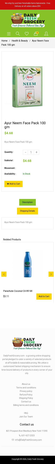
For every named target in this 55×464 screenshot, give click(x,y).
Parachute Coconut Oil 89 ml (17, 291)
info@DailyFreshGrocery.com (28, 440)
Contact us (26, 401)
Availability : (10, 174)
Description (27, 202)
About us (26, 384)
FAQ (26, 413)
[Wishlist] (27, 33)
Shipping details (27, 211)
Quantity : (8, 152)
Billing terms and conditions (26, 405)
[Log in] (46, 33)
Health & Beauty (20, 40)
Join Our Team (26, 416)
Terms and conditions (26, 387)
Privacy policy (26, 391)
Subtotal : (9, 160)
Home (4, 40)
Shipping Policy (26, 398)
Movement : (10, 168)
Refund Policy (26, 395)
